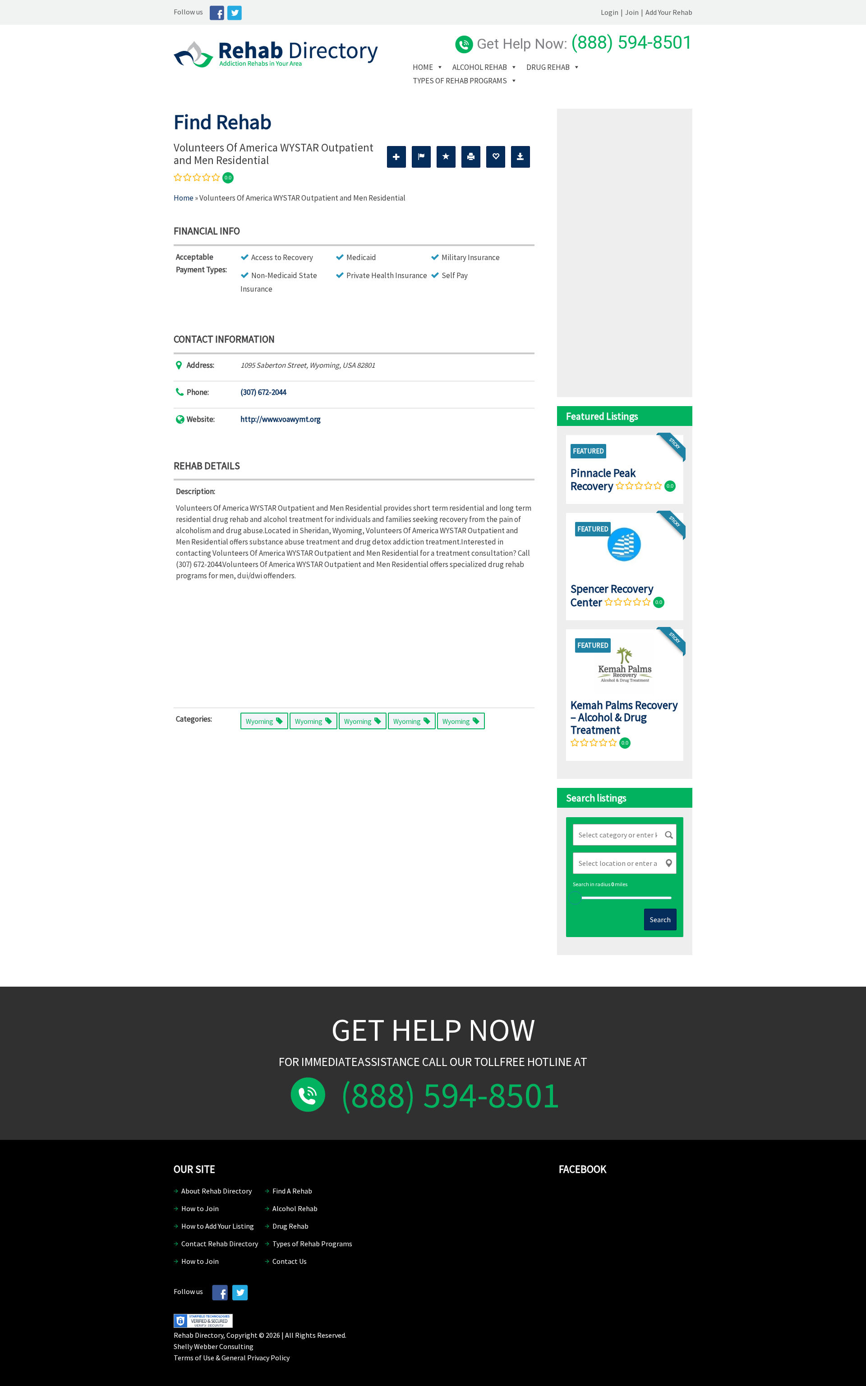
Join (632, 12)
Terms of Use (194, 1357)
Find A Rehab (292, 1190)
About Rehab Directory (216, 1190)
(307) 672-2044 (263, 392)
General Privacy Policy (255, 1357)
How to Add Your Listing (217, 1225)
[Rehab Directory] (276, 65)
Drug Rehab (548, 67)
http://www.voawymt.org (280, 419)
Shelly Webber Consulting (213, 1346)
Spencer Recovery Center (612, 595)
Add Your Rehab (668, 12)
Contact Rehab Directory (219, 1243)
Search (660, 919)
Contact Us (289, 1261)
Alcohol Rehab (479, 67)
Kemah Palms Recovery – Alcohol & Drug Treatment (624, 717)
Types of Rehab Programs (460, 81)
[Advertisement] (354, 642)
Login (609, 12)
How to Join (200, 1208)
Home (423, 67)
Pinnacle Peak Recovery (603, 479)
